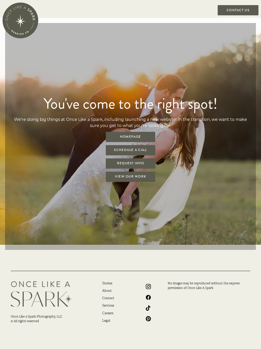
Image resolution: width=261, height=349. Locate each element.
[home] (20, 20)
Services (108, 306)
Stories (107, 284)
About (107, 291)
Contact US (238, 10)
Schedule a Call (130, 150)
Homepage (130, 136)
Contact (108, 298)
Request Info (130, 163)
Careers (107, 313)
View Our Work (130, 176)
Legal (106, 321)
